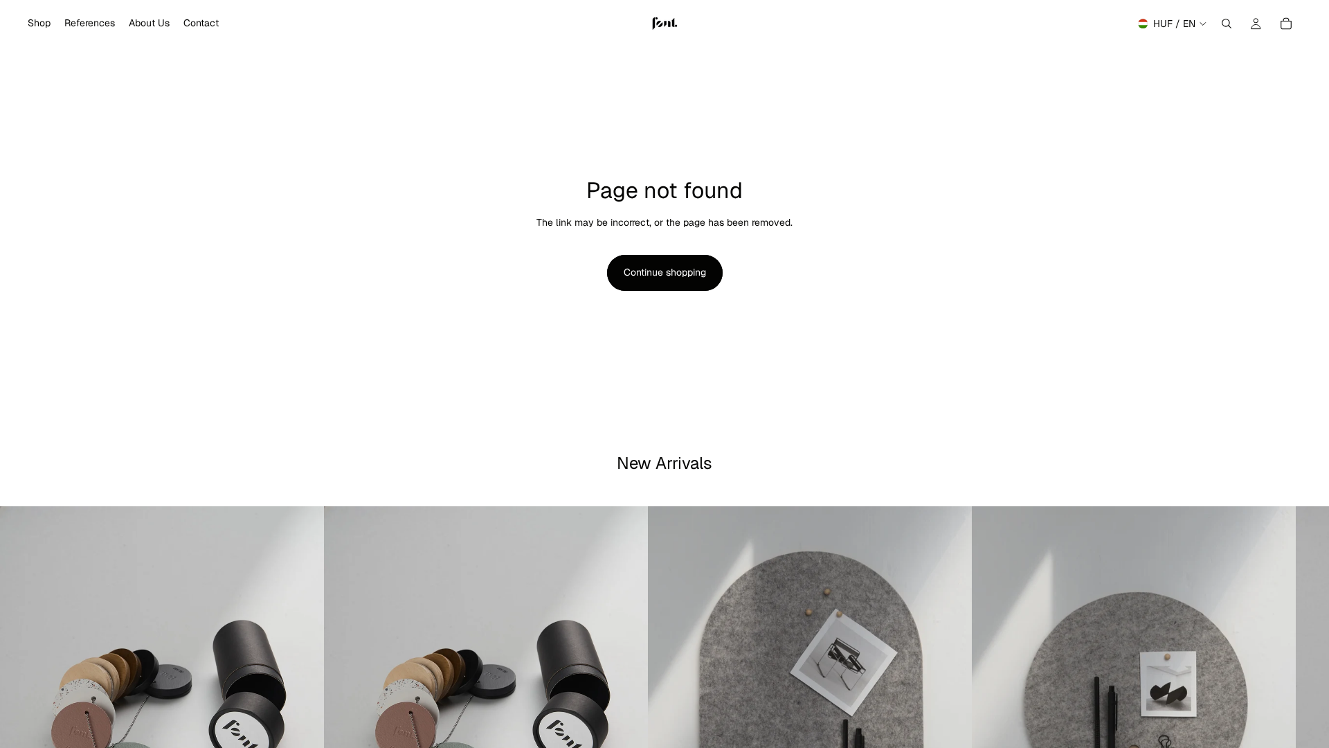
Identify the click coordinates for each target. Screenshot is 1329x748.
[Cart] (1286, 23)
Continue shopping (665, 272)
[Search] (1226, 23)
